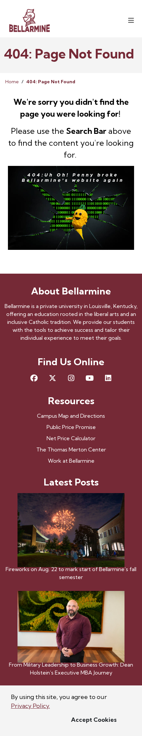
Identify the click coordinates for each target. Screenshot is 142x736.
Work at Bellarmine (71, 460)
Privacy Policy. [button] (30, 706)
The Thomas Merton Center (71, 449)
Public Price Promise (71, 427)
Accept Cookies (94, 719)
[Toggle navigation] (131, 20)
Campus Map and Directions (71, 415)
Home (12, 82)
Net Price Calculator (71, 438)
